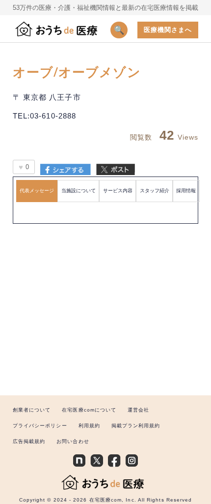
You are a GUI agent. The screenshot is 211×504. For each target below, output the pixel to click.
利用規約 (89, 425)
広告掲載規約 (29, 441)
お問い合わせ (72, 441)
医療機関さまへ (168, 29)
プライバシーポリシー (40, 425)
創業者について (32, 410)
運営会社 (138, 410)
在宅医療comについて (89, 410)
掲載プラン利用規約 (135, 425)
